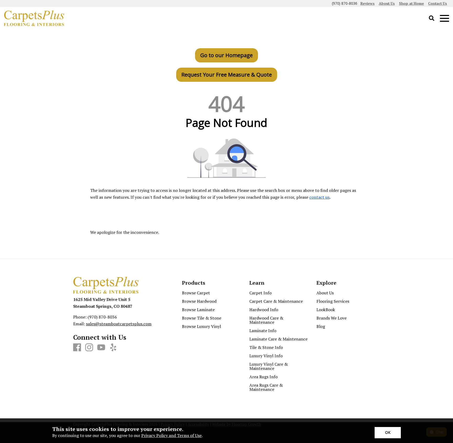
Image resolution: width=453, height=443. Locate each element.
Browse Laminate (198, 309)
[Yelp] (113, 347)
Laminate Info (262, 330)
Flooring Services (332, 301)
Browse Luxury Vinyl (201, 326)
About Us (325, 293)
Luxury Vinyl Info (266, 356)
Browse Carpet (196, 293)
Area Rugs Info (263, 377)
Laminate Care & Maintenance (278, 339)
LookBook (325, 309)
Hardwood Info (263, 309)
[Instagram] (89, 347)
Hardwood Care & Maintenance (266, 320)
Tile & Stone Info (266, 347)
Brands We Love (331, 318)
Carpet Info (260, 293)
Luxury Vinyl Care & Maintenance (268, 366)
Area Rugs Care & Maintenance (266, 387)
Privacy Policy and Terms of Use (171, 435)
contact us (319, 197)
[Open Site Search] (432, 18)
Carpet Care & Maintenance (276, 301)
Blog (320, 326)
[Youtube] (101, 347)
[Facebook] (77, 347)
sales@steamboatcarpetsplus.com (119, 324)
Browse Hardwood (199, 301)
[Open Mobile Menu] (444, 18)
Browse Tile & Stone (201, 318)
